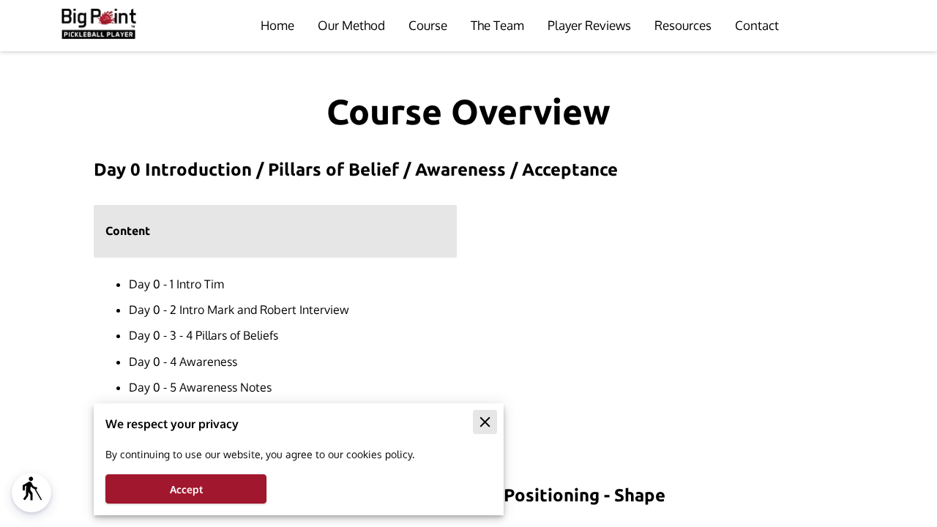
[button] (31, 492)
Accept (186, 489)
